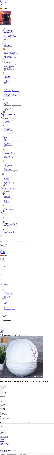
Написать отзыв (3, 430)
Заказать (2, 391)
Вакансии (2, 438)
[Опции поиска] (1, 234)
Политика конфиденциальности (6, 442)
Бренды (1, 433)
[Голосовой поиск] (1, 235)
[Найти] (2, 235)
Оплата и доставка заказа (4, 444)
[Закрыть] (1, 279)
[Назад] (4, 291)
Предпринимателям (4, 436)
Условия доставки (3, 446)
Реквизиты (2, 441)
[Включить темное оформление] (1, 7)
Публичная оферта (3, 443)
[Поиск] (1, 274)
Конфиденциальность (4, 451)
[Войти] (0, 275)
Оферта (1, 452)
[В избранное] (2, 387)
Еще (4, 39)
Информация (2, 439)
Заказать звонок (4, 316)
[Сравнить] (2, 389)
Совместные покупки (4, 437)
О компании (2, 434)
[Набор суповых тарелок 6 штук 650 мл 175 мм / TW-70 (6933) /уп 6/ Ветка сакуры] (21, 377)
